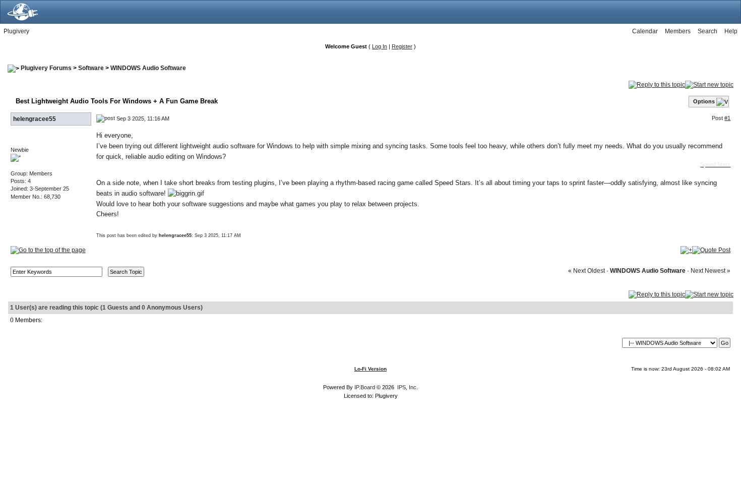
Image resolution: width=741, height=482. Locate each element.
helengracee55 (34, 119)
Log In (379, 46)
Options (704, 101)
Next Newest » (710, 270)
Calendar (645, 31)
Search (707, 31)
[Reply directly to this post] (711, 249)
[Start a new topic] (709, 84)
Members (678, 31)
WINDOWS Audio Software (148, 68)
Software (91, 68)
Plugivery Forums (46, 68)
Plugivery (16, 31)
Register (402, 46)
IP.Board (364, 387)
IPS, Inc (406, 387)
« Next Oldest (586, 270)
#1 (727, 118)
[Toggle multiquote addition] (686, 249)
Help (730, 31)
